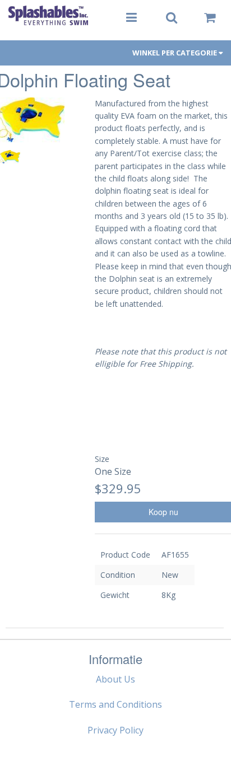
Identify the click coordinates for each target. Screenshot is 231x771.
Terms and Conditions (115, 704)
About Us (115, 679)
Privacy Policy (115, 730)
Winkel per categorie (175, 53)
